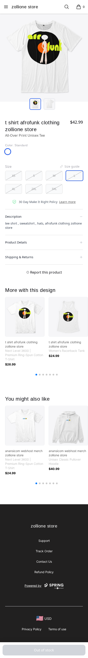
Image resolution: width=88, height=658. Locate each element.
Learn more (67, 202)
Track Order (44, 551)
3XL (54, 189)
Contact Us (44, 561)
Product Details (16, 242)
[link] (24, 316)
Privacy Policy (31, 629)
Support (44, 540)
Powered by (33, 585)
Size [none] (8, 166)
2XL (33, 189)
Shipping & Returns (19, 257)
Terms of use (57, 629)
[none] (69, 166)
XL (13, 189)
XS (13, 176)
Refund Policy (44, 572)
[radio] (13, 176)
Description (13, 217)
